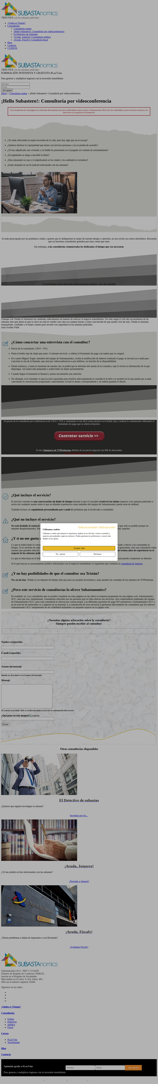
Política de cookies (107, 527)
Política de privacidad (87, 527)
